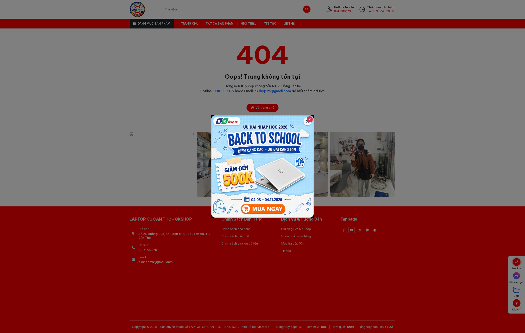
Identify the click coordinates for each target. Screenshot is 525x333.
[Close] (310, 119)
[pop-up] (262, 166)
